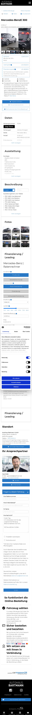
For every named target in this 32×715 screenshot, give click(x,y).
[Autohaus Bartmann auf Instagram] (21, 690)
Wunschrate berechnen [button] (16, 105)
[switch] (28, 362)
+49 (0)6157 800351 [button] (13, 478)
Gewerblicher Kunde (16, 280)
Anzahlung (11, 302)
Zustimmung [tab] (5, 331)
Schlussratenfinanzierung (16, 296)
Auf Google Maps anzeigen (16, 446)
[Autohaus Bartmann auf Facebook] (10, 690)
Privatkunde (16, 275)
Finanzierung (16, 291)
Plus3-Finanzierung (16, 286)
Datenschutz (18, 694)
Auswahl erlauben (16, 382)
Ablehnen (16, 386)
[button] (5, 14)
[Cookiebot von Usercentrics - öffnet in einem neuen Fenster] (23, 327)
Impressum (7, 694)
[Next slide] (28, 39)
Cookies (26, 694)
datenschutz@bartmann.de (19, 575)
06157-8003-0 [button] (12, 438)
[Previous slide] (3, 39)
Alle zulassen (16, 378)
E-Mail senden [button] (17, 485)
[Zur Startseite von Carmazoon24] (16, 673)
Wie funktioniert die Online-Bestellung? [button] (17, 109)
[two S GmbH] (16, 708)
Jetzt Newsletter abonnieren (17, 699)
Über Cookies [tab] (26, 331)
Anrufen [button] (16, 480)
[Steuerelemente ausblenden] (23, 48)
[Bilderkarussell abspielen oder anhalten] (14, 49)
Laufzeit (10, 306)
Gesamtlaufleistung (14, 316)
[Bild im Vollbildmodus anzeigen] (19, 48)
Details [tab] (16, 331)
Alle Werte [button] (13, 96)
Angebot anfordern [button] (17, 101)
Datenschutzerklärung (10, 584)
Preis (4, 320)
